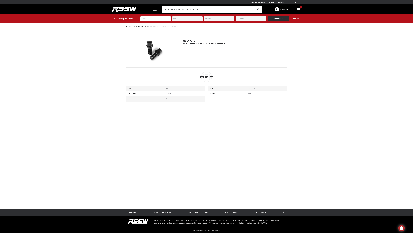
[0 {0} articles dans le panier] (298, 9)
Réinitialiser (296, 19)
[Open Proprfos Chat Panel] (401, 228)
